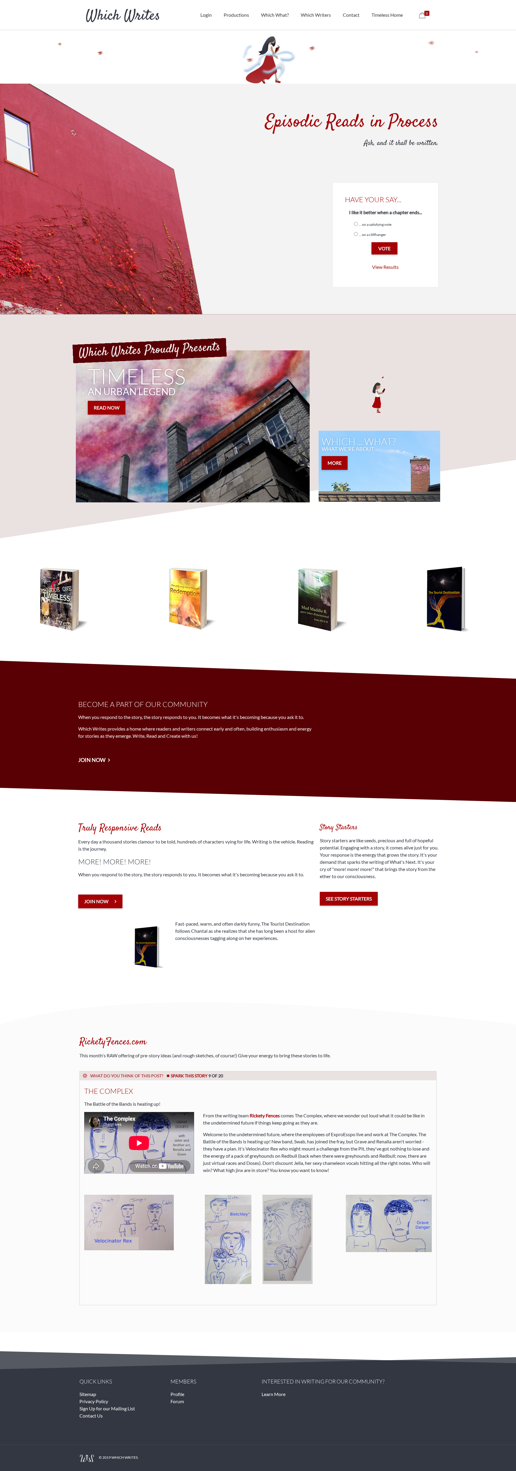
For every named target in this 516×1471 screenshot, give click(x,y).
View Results (385, 267)
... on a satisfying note (375, 224)
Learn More (273, 1394)
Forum (177, 1401)
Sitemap (87, 1394)
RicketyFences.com (112, 1042)
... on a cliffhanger (372, 234)
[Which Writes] (122, 15)
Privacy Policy (93, 1401)
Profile (177, 1394)
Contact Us (91, 1415)
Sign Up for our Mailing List (107, 1408)
